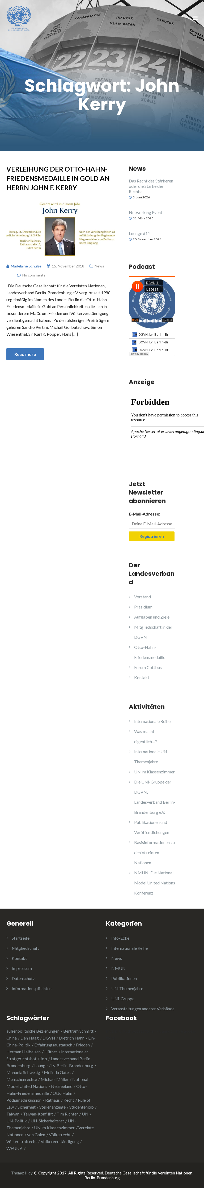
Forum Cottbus (148, 667)
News (99, 266)
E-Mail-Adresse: (144, 513)
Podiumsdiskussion (23, 1099)
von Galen (36, 1134)
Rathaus (52, 1099)
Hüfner (50, 1051)
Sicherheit (27, 1106)
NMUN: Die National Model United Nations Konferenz (154, 882)
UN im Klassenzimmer (154, 771)
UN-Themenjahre (127, 988)
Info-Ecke (120, 937)
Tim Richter (67, 1113)
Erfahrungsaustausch (53, 1044)
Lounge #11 (139, 233)
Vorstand (142, 596)
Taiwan (12, 1113)
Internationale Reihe (152, 721)
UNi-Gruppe (122, 998)
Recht (68, 1099)
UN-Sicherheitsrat (47, 1120)
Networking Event (145, 212)
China (11, 1037)
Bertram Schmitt (78, 1030)
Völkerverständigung (60, 1141)
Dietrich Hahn (71, 1037)
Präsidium (143, 606)
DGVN (48, 1037)
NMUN (118, 968)
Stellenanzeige (52, 1106)
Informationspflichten (32, 988)
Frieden (83, 1044)
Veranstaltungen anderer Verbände (143, 1008)
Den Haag (29, 1037)
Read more (25, 354)
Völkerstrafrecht (21, 1141)
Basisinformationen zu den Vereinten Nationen (154, 852)
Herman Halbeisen (23, 1051)
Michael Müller (55, 1079)
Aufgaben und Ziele (151, 616)
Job (43, 1058)
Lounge (41, 1065)
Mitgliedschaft (25, 948)
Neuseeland (62, 1086)
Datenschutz (23, 978)
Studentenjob (81, 1106)
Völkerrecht (60, 1134)
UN (85, 1113)
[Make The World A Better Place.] (18, 17)
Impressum (22, 968)
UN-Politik (16, 1120)
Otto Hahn (62, 1093)
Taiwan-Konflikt (38, 1113)
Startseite (20, 937)
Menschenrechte (21, 1079)
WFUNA (14, 1148)
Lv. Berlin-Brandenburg (72, 1065)
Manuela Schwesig (23, 1072)
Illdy (28, 1172)
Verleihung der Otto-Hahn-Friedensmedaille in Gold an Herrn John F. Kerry (58, 178)
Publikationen (124, 978)
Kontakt (141, 677)
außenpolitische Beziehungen (33, 1030)
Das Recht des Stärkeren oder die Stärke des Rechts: (151, 186)
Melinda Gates (57, 1072)
